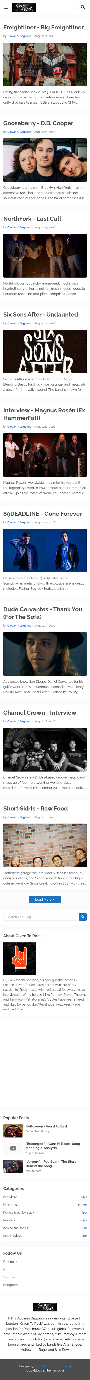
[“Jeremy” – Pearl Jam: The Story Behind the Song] (13, 1166)
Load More (43, 899)
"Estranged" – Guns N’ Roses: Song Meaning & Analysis (53, 1146)
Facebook (10, 1262)
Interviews (45, 1197)
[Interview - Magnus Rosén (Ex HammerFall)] (45, 455)
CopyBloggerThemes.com (45, 1370)
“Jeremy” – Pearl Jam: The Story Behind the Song (51, 1164)
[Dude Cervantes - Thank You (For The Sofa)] (45, 654)
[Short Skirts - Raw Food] (45, 845)
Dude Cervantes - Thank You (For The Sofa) (42, 613)
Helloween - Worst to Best (46, 1126)
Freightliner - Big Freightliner (43, 27)
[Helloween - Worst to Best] (13, 1130)
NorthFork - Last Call (32, 218)
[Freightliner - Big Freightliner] (45, 64)
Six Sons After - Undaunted (40, 314)
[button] (6, 7)
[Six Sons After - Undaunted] (45, 351)
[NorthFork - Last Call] (45, 256)
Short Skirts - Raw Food (35, 808)
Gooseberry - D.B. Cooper (38, 123)
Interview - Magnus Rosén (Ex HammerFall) (44, 414)
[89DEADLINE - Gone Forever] (45, 550)
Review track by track (45, 1212)
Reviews (45, 1220)
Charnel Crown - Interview (39, 712)
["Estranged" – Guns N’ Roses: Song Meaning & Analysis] (13, 1148)
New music (45, 1204)
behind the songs (45, 1228)
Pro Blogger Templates (52, 1366)
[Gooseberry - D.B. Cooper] (45, 160)
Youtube (9, 1277)
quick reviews (45, 1235)
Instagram (10, 1285)
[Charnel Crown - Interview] (45, 750)
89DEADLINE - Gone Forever (42, 513)
